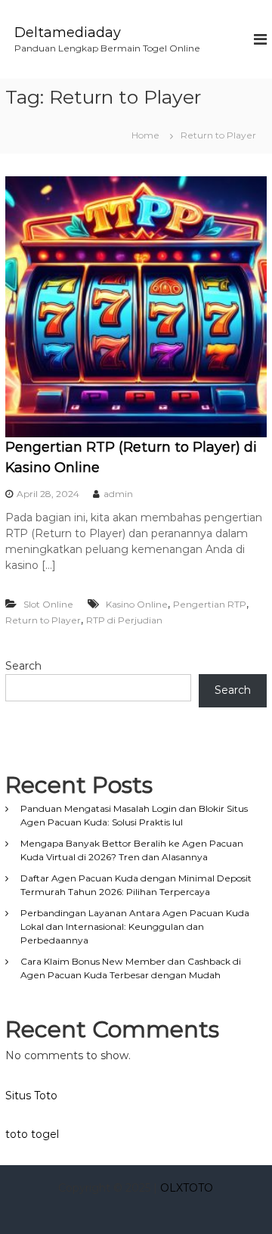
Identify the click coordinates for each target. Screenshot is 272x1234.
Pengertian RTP (209, 604)
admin (118, 493)
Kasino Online (137, 604)
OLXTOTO (186, 1188)
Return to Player (43, 620)
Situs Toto (31, 1095)
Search (23, 666)
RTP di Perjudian (124, 620)
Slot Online (48, 604)
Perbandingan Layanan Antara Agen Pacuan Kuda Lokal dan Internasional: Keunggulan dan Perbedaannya (134, 926)
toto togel (32, 1134)
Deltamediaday (67, 32)
